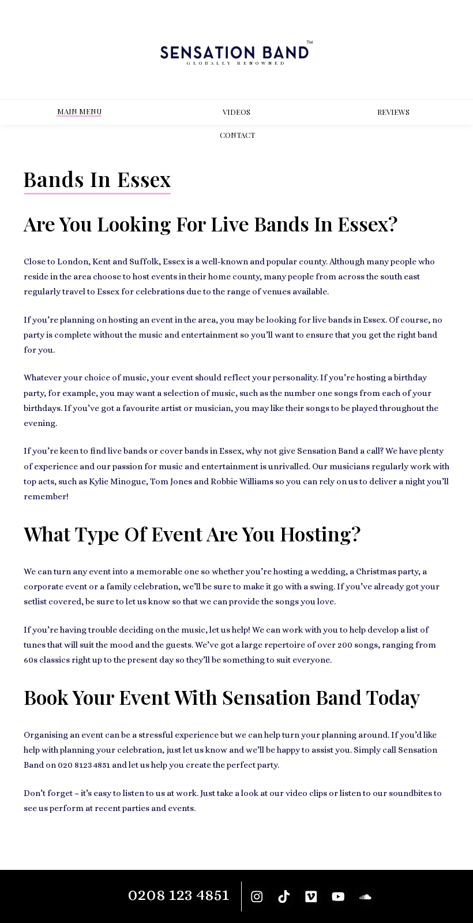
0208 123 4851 (178, 894)
